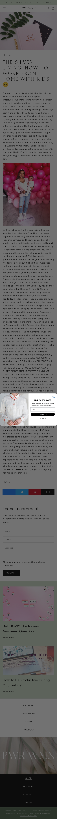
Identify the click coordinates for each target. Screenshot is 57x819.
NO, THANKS (43, 418)
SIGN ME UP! (43, 414)
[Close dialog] (54, 396)
